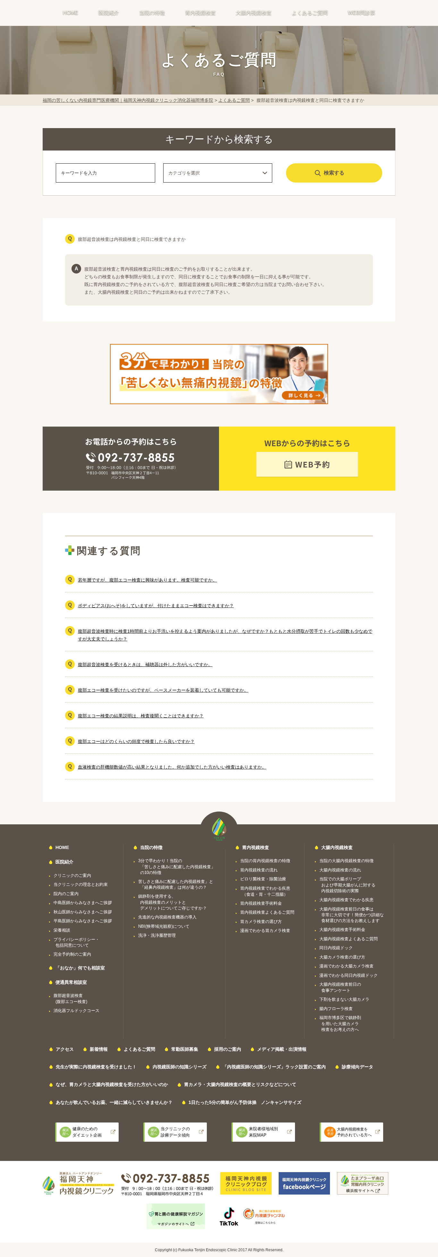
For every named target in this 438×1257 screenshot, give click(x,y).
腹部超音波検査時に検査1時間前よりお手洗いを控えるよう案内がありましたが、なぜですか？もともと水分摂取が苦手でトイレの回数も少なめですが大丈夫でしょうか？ (225, 635)
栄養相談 (62, 930)
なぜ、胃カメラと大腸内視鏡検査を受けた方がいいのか (112, 1084)
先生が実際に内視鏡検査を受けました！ (96, 1066)
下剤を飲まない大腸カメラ (344, 999)
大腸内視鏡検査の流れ (340, 870)
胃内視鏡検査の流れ (259, 870)
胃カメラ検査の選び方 (261, 921)
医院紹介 (108, 12)
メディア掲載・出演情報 (282, 1049)
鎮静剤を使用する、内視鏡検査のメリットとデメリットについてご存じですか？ (172, 902)
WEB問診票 (361, 12)
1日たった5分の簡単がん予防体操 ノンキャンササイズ (245, 1102)
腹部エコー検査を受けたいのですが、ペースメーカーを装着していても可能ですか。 (163, 690)
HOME (70, 12)
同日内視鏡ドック (336, 947)
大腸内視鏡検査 (254, 12)
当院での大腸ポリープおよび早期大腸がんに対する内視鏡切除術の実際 (347, 885)
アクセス (65, 1049)
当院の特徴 (152, 12)
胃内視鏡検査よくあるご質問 (267, 912)
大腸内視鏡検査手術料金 (342, 929)
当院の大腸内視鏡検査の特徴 (346, 860)
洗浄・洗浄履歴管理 (157, 935)
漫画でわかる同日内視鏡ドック (348, 975)
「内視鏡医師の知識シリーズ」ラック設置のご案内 (274, 1066)
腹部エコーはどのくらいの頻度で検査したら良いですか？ (136, 741)
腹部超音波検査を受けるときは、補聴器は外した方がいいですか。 (145, 664)
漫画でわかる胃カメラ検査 (265, 930)
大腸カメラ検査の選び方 (342, 957)
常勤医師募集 (184, 1049)
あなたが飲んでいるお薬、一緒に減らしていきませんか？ (114, 1102)
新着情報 (99, 1049)
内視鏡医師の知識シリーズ (179, 1066)
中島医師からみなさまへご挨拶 (83, 902)
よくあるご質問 (310, 12)
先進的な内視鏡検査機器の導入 (167, 917)
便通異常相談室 (71, 982)
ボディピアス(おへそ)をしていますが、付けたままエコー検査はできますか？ (156, 605)
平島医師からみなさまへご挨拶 (83, 920)
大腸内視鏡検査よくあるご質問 (348, 938)
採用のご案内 (227, 1049)
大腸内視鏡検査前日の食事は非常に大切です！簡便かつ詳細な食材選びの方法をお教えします (351, 915)
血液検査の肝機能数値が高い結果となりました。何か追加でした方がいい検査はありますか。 (172, 767)
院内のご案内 (66, 893)
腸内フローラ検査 (336, 1008)
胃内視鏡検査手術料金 (261, 903)
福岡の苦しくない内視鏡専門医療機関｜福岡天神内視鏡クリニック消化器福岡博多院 (128, 100)
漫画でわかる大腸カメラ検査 (346, 966)
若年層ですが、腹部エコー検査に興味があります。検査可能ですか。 (147, 580)
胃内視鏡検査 (200, 12)
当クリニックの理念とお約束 (81, 884)
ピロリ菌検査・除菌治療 (263, 879)
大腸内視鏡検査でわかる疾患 (346, 899)
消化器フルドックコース (76, 1010)
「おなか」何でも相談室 (80, 967)
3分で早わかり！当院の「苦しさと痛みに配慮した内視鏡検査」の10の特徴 (176, 866)
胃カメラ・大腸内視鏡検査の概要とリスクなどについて (240, 1084)
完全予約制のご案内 (72, 954)
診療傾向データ (357, 1066)
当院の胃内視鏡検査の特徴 (265, 860)
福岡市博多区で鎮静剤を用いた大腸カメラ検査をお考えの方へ (340, 1023)
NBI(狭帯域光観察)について (164, 926)
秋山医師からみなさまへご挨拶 (83, 912)
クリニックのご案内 (72, 875)
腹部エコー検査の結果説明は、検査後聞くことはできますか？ (141, 715)
